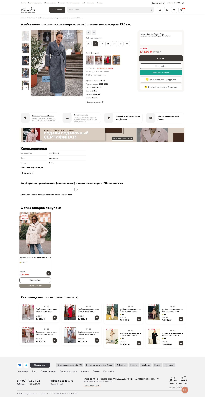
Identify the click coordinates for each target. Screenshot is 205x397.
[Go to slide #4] (25, 73)
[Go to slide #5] (25, 85)
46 (108, 43)
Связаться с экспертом (35, 286)
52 (127, 43)
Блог (34, 371)
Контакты (91, 3)
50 (121, 43)
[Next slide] (78, 63)
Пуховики (169, 365)
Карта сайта (108, 371)
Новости (61, 3)
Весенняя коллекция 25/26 (49, 194)
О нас (23, 3)
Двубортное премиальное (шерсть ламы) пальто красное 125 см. (88, 311)
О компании (22, 371)
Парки (157, 365)
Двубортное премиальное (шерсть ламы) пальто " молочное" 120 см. (130, 335)
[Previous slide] (34, 63)
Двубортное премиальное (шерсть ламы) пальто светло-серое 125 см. (88, 334)
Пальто (31, 18)
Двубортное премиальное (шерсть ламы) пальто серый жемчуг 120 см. (46, 334)
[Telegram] (25, 365)
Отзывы (99, 3)
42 (95, 43)
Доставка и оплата (34, 3)
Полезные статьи (73, 3)
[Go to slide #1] (25, 36)
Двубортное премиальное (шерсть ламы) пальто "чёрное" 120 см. (172, 335)
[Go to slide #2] (25, 48)
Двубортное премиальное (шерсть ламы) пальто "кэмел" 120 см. (172, 311)
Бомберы (146, 365)
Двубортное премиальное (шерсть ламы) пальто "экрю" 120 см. (130, 311)
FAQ (83, 3)
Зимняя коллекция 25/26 (70, 365)
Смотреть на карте (92, 385)
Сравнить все (70, 297)
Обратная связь (40, 365)
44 (102, 43)
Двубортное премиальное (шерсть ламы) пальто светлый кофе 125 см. (46, 311)
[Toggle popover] (185, 390)
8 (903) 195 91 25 (175, 3)
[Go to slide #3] (25, 60)
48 (114, 43)
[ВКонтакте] (19, 365)
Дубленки (121, 365)
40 (89, 43)
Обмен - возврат (50, 3)
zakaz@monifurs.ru (62, 381)
